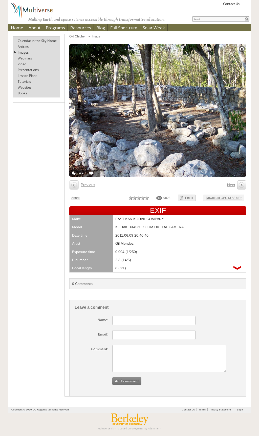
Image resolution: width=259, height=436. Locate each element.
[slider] (139, 198)
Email (189, 198)
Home (17, 28)
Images (23, 52)
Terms (202, 409)
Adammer (154, 428)
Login (240, 409)
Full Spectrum (123, 28)
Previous (88, 185)
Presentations (28, 70)
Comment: (100, 349)
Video (22, 64)
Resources (80, 28)
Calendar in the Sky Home (37, 40)
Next (231, 185)
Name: (103, 320)
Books (22, 93)
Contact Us (188, 409)
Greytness (138, 428)
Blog (100, 28)
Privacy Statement (220, 409)
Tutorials (24, 81)
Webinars (25, 58)
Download (224, 198)
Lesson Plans (27, 75)
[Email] (244, 6)
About (34, 28)
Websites (24, 87)
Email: (103, 334)
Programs (55, 28)
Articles (23, 46)
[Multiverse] (36, 11)
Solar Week (154, 28)
